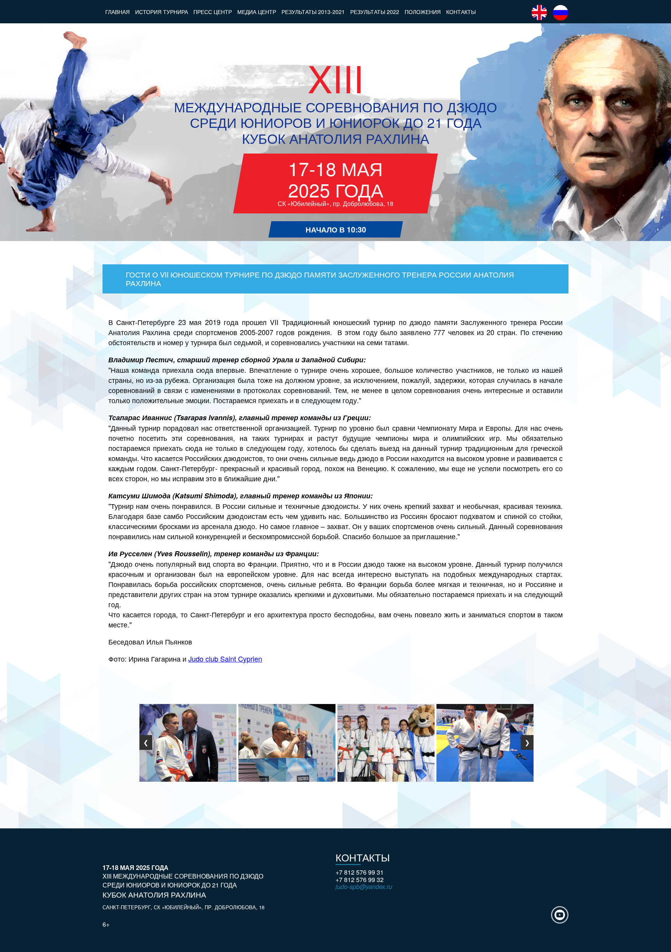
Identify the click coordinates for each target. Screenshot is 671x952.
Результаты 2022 (374, 12)
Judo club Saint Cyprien (225, 658)
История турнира (161, 12)
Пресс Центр (212, 12)
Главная (117, 12)
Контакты (461, 12)
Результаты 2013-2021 (313, 12)
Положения (423, 12)
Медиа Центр (256, 12)
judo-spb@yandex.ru (364, 886)
